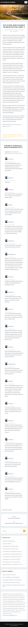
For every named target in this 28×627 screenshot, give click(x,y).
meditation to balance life (18, 136)
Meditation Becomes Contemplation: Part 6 (12, 564)
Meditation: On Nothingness (9, 541)
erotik (9, 347)
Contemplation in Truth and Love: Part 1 (11, 562)
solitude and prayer (7, 137)
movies (9, 189)
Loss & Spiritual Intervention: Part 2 (10, 546)
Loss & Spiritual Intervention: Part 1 (10, 548)
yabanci (10, 292)
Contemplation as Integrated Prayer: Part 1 (12, 556)
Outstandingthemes (14, 625)
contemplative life (7, 134)
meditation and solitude (16, 134)
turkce (9, 309)
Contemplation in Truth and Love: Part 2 (11, 559)
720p (9, 205)
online (9, 276)
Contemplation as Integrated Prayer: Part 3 (12, 551)
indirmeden (10, 254)
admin (9, 177)
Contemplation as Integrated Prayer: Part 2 (12, 554)
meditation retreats (7, 136)
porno (9, 159)
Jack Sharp (9, 29)
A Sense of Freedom (7, 543)
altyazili (10, 222)
